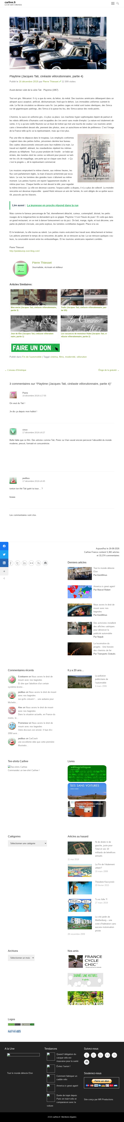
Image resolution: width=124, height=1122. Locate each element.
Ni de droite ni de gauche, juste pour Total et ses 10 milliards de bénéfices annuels (105, 849)
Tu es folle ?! (101, 899)
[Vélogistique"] (87, 781)
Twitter (17, 563)
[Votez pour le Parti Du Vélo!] (85, 1004)
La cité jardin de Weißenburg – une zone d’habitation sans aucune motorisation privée (105, 924)
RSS (38, 563)
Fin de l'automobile (31, 356)
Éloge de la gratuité (108, 370)
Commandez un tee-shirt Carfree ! (24, 770)
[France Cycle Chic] (85, 967)
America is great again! (67, 1085)
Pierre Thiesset (50, 81)
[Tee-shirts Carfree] (17, 767)
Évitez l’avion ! (63, 1066)
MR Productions (105, 1099)
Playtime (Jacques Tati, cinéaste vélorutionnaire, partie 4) (46, 76)
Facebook (10, 563)
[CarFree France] (14, 1025)
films (61, 356)
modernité (70, 356)
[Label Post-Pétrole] (14, 1032)
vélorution (82, 356)
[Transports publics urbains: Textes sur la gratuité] (87, 816)
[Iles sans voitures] (87, 799)
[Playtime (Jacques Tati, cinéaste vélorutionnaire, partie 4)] (62, 43)
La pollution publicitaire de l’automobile (101, 679)
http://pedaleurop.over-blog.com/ (25, 251)
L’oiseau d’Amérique (15, 370)
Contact (45, 563)
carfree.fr (10, 2)
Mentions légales (68, 1117)
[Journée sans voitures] (85, 986)
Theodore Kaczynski (104, 882)
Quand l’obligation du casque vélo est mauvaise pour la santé (67, 1057)
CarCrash (33, 738)
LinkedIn (24, 563)
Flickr (31, 563)
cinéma (54, 356)
